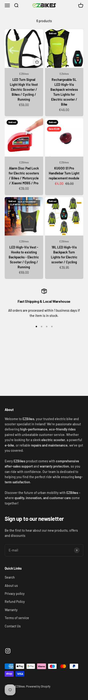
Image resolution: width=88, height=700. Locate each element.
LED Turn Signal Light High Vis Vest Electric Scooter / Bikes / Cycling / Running (24, 89)
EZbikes (64, 73)
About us (11, 586)
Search (10, 577)
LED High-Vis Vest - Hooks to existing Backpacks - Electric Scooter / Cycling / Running (24, 257)
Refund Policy (15, 602)
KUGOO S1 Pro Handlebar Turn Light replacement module (64, 173)
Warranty (11, 610)
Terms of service (17, 618)
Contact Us (13, 626)
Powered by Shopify (38, 686)
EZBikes (24, 73)
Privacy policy (15, 594)
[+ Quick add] (37, 62)
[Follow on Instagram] (8, 651)
